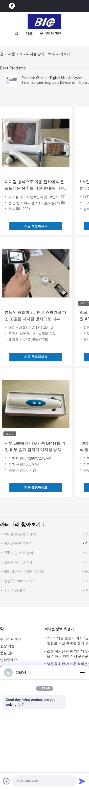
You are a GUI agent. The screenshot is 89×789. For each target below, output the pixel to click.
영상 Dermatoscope (19, 581)
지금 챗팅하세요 (35, 226)
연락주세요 (9, 660)
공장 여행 (7, 646)
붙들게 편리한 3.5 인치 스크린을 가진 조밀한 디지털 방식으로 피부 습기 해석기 (35, 316)
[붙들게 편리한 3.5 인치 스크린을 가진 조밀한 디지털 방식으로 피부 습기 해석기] (35, 273)
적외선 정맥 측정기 (18, 543)
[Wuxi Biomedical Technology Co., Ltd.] (44, 21)
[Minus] (82, 672)
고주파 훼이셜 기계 (18, 562)
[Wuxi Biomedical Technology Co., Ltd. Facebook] (11, 6)
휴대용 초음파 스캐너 (20, 534)
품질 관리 (7, 653)
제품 (29, 33)
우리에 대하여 (51, 33)
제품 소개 (15, 54)
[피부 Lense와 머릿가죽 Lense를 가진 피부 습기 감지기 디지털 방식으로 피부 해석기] (35, 404)
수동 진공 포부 (15, 590)
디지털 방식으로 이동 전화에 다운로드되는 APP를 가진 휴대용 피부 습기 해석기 (34, 185)
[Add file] (6, 781)
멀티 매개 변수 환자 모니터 (24, 572)
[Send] (82, 781)
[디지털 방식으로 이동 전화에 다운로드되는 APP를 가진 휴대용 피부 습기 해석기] (35, 142)
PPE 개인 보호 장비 (18, 553)
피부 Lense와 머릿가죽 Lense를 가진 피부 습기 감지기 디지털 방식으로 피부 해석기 (35, 447)
